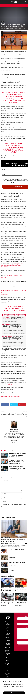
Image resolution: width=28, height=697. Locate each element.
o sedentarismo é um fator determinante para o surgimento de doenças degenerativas (12, 265)
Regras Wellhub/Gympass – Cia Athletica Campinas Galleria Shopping (20, 415)
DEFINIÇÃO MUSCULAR (5, 537)
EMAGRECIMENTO (5, 600)
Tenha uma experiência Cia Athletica (13, 5)
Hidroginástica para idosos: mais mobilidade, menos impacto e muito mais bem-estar (17, 455)
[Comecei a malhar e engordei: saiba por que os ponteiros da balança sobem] (14, 529)
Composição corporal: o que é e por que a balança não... (20, 589)
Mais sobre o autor (16, 450)
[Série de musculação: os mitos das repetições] (4, 570)
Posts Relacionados (5, 450)
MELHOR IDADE (4, 456)
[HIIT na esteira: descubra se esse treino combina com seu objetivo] (21, 597)
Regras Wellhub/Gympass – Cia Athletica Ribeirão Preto (7, 414)
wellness (10, 383)
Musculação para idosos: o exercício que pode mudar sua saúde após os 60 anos (17, 468)
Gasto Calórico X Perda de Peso (16, 549)
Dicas (3, 469)
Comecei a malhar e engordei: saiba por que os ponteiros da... (13, 540)
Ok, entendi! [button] (14, 692)
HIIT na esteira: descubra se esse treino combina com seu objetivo (20, 604)
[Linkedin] (15, 443)
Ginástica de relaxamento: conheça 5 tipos (10, 396)
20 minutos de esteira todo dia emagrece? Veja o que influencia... (7, 604)
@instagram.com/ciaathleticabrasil (14, 611)
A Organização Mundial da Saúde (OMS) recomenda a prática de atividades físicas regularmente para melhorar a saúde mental (13, 292)
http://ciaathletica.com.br (14, 431)
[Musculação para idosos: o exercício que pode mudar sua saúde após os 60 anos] (4, 468)
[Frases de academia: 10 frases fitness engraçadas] (4, 557)
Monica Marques (5, 28)
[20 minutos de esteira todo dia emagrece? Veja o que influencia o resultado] (7, 597)
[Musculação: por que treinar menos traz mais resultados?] (4, 564)
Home (2, 8)
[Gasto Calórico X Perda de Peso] (4, 551)
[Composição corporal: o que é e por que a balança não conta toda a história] (21, 582)
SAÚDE (5, 8)
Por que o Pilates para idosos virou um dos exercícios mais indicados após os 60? (16, 461)
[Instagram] (12, 443)
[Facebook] (7, 677)
